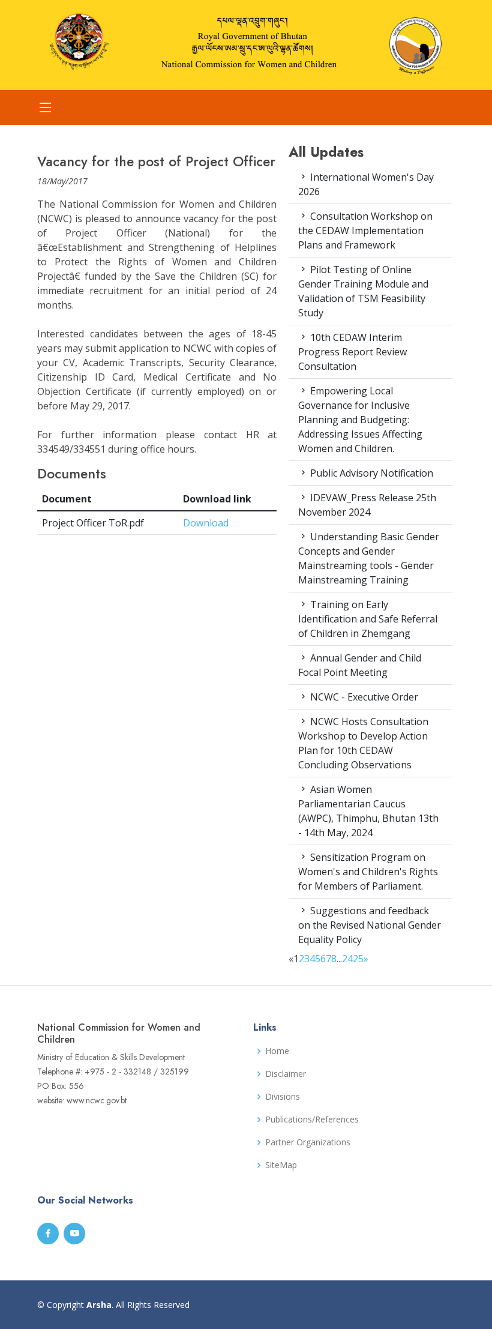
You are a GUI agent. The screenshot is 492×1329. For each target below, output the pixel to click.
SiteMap (281, 1165)
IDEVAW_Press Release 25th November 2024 (367, 505)
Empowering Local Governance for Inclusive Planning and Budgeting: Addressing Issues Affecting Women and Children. (360, 419)
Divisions (282, 1096)
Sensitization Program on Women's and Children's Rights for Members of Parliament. (368, 872)
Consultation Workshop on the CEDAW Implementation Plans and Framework (365, 230)
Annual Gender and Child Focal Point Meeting (359, 665)
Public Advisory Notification (370, 473)
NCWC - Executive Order (363, 697)
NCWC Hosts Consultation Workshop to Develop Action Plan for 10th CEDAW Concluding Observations (363, 743)
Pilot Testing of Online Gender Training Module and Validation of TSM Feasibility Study (363, 291)
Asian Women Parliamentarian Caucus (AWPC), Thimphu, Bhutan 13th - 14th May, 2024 (368, 811)
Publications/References (312, 1119)
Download (206, 522)
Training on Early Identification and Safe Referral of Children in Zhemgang (367, 619)
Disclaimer (285, 1074)
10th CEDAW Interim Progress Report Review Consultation (352, 352)
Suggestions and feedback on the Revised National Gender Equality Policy (369, 925)
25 (358, 958)
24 (347, 958)
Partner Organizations (307, 1142)
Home (277, 1051)
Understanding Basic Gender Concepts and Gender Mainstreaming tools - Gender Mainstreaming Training (368, 558)
